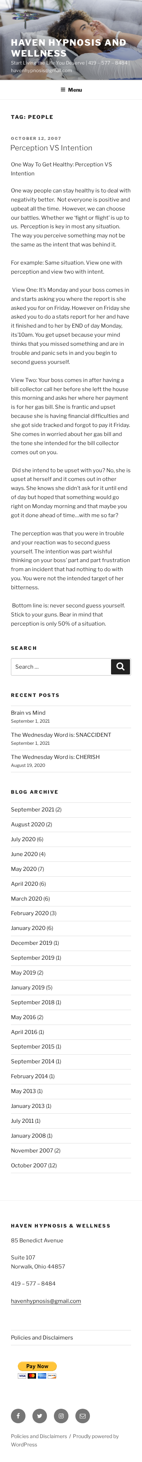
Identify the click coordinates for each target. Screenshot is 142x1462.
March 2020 (26, 899)
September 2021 (32, 809)
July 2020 (23, 839)
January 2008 (28, 1136)
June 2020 (24, 854)
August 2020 (28, 824)
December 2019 (31, 943)
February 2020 (30, 913)
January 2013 (28, 1106)
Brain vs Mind (28, 713)
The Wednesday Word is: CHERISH (55, 757)
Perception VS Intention (51, 148)
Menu (75, 90)
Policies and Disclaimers (42, 1337)
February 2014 (29, 1076)
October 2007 (29, 1165)
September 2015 (33, 1046)
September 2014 (33, 1061)
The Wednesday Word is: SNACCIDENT (61, 735)
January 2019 (28, 987)
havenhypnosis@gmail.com (46, 1301)
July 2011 (22, 1121)
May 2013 (23, 1091)
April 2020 (24, 884)
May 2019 (23, 972)
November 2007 (32, 1150)
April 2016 (24, 1032)
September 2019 (33, 958)
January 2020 (28, 928)
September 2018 (33, 1002)
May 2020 (24, 869)
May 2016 (23, 1017)
